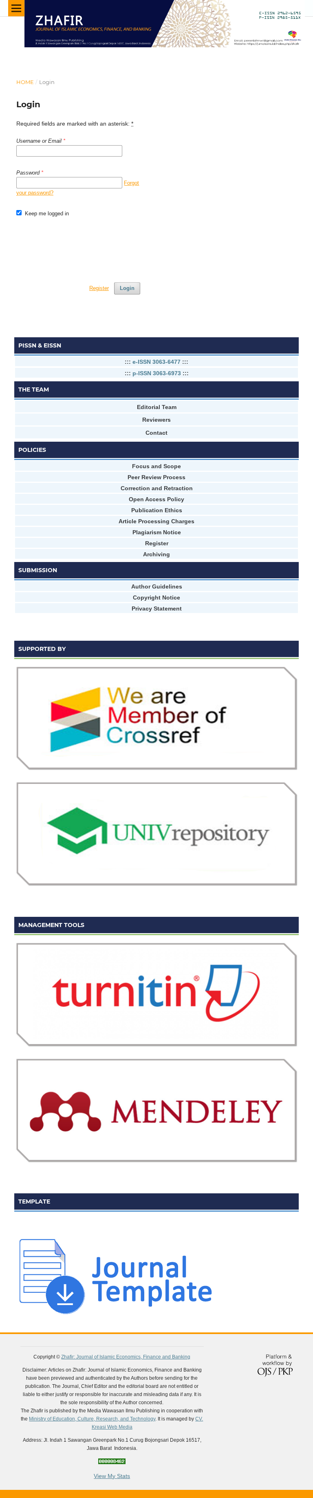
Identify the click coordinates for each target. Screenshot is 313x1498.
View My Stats (112, 1476)
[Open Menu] (16, 8)
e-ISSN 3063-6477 (156, 361)
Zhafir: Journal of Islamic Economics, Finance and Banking (125, 1357)
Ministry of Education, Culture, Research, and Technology (92, 1419)
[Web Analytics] (112, 1462)
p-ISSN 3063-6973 (156, 373)
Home (25, 82)
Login (127, 288)
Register (99, 288)
